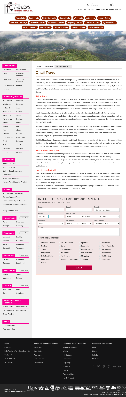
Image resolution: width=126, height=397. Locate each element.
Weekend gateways (13, 97)
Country (97, 207)
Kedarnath (7, 244)
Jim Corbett (7, 100)
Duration (41, 220)
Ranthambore (8, 119)
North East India (49, 18)
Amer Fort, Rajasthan (11, 178)
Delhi (5, 73)
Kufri (4, 130)
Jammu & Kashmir (20, 80)
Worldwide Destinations (102, 343)
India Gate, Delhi (9, 164)
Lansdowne (20, 137)
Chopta (5, 152)
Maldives (95, 359)
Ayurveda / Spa (109, 23)
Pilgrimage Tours (75, 23)
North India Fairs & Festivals (12, 302)
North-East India (39, 359)
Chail (5, 141)
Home (39, 66)
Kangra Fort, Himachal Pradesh (15, 182)
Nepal (94, 347)
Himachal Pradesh (20, 74)
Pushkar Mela (21, 307)
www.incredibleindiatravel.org (15, 391)
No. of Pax (70, 220)
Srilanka (95, 355)
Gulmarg (19, 226)
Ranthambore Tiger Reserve (14, 201)
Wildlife (7, 189)
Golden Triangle (78, 27)
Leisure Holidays (61, 27)
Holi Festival (21, 310)
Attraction (90, 18)
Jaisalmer (20, 145)
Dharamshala (8, 137)
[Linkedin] (118, 366)
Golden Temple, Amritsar (12, 171)
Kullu (18, 126)
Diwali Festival (8, 314)
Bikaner (6, 134)
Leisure (7, 285)
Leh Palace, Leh (9, 175)
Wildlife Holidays (38, 23)
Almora (5, 123)
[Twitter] (99, 366)
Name (40, 207)
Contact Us (8, 355)
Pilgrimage (9, 233)
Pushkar (19, 237)
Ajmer (18, 130)
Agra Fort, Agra (9, 167)
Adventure (9, 255)
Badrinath (20, 244)
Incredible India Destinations (46, 343)
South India (34, 18)
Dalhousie (20, 141)
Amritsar (19, 149)
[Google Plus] (109, 366)
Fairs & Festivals (96, 27)
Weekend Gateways (18, 23)
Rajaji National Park (10, 211)
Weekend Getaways (63, 66)
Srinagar (6, 226)
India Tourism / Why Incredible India (17, 351)
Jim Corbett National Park (13, 193)
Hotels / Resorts (30, 27)
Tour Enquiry (8, 362)
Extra (6, 321)
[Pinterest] (104, 366)
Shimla (19, 123)
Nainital (19, 112)
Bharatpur (7, 112)
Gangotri (6, 248)
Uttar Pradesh (8, 85)
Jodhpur (6, 145)
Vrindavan (7, 104)
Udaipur (19, 134)
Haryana (6, 89)
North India (20, 18)
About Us (7, 347)
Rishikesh (6, 108)
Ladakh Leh (7, 79)
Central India (65, 18)
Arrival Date (70, 214)
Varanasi (6, 149)
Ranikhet (19, 119)
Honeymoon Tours (56, 23)
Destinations (10, 66)
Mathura (19, 100)
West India (78, 18)
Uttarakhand (21, 70)
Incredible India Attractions (74, 343)
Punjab (19, 85)
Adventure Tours (92, 23)
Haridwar (19, 104)
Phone (40, 214)
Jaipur (18, 115)
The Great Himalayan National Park (14, 205)
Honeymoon (9, 218)
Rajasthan (7, 70)
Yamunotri (20, 248)
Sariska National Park (11, 197)
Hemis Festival (8, 310)
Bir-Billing (6, 259)
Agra (18, 108)
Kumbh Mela (8, 307)
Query (40, 227)
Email (68, 207)
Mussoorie (7, 115)
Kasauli (19, 152)
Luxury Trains (104, 18)
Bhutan (94, 351)
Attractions (9, 160)
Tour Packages (9, 359)
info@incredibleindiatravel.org (109, 9)
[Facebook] (94, 366)
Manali (5, 126)
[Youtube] (113, 366)
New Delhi (7, 289)
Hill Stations (45, 27)
